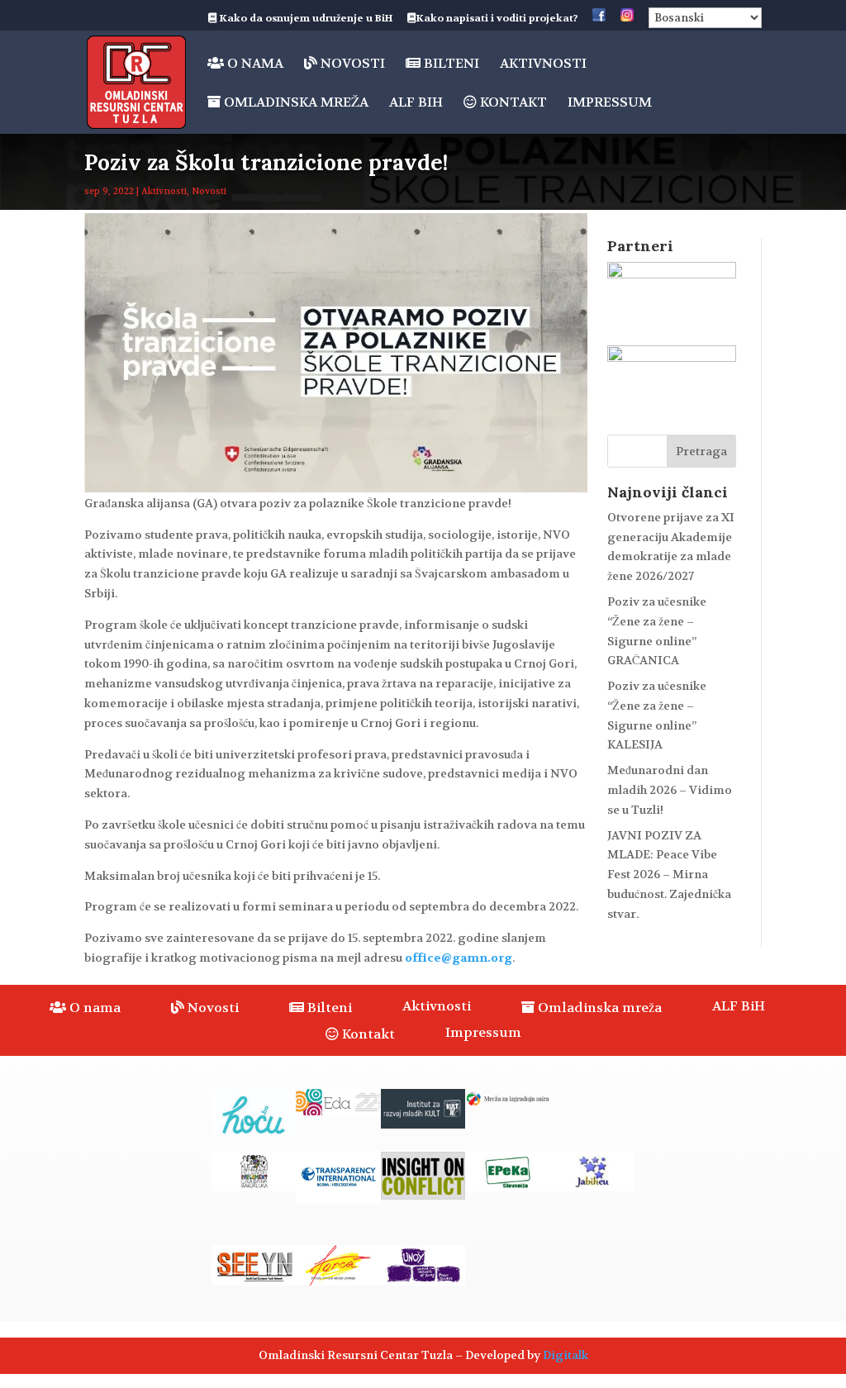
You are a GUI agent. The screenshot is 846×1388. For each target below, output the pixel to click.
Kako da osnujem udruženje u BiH (304, 19)
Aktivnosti (543, 65)
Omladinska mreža (294, 103)
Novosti (351, 64)
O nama (253, 64)
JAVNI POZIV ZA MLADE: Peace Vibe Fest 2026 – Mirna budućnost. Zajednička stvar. (669, 874)
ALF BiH (416, 104)
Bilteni (450, 64)
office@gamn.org (458, 957)
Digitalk (565, 1355)
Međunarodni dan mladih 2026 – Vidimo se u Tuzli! (669, 790)
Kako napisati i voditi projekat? (496, 19)
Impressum (610, 104)
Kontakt (512, 103)
